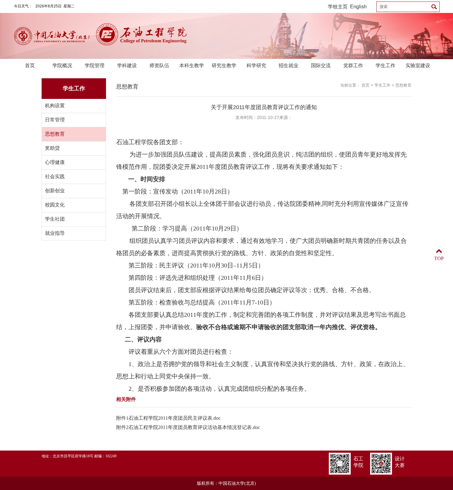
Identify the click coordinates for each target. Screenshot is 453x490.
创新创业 (55, 190)
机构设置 (55, 105)
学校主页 (338, 6)
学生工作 (385, 65)
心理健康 (55, 162)
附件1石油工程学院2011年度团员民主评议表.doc (168, 418)
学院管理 (94, 65)
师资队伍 (159, 65)
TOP (439, 258)
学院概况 (62, 65)
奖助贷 (52, 148)
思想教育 (55, 134)
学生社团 (55, 219)
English (358, 6)
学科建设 (127, 65)
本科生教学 (191, 65)
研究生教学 (224, 65)
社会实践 (55, 176)
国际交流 (321, 65)
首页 (30, 65)
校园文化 (55, 204)
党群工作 (353, 65)
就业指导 (55, 233)
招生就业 (288, 65)
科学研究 (256, 65)
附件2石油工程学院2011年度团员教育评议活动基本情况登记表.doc (188, 427)
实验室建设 (418, 65)
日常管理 (55, 119)
